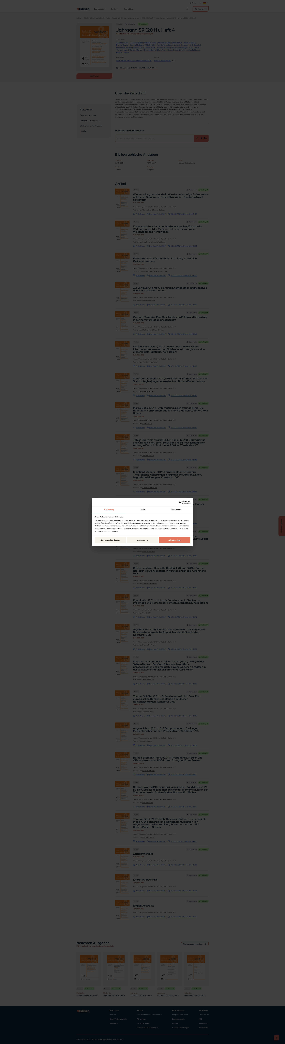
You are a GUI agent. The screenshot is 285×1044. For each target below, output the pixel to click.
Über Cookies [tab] (176, 510)
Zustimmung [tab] (109, 510)
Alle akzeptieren (174, 540)
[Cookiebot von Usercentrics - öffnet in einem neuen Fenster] (180, 502)
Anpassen (141, 540)
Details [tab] (142, 510)
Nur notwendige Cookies (110, 540)
